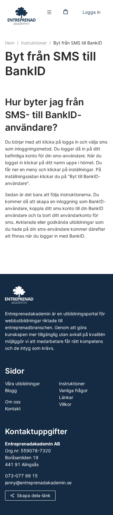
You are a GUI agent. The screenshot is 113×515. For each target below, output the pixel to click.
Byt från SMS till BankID (77, 42)
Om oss (12, 401)
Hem (9, 42)
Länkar (66, 397)
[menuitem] (51, 12)
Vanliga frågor (73, 390)
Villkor (65, 404)
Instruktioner (34, 42)
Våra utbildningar (22, 383)
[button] (51, 12)
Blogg (11, 390)
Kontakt (13, 408)
